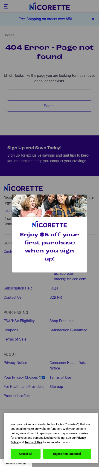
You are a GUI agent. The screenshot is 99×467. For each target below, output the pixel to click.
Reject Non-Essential (67, 454)
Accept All (25, 454)
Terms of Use (33, 442)
